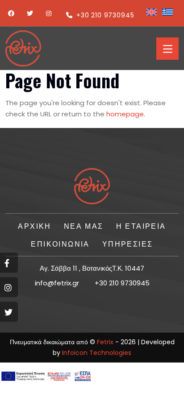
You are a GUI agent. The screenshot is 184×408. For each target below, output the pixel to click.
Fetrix (105, 342)
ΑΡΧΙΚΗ (34, 225)
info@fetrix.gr (57, 283)
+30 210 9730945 (105, 15)
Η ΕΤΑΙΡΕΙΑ (141, 225)
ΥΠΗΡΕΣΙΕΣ (127, 243)
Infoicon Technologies (96, 352)
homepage (125, 114)
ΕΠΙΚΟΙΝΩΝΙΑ (60, 243)
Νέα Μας (84, 225)
